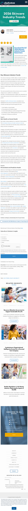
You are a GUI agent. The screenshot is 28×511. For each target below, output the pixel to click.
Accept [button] (14, 508)
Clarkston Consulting (8, 3)
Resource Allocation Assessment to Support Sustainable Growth (14, 310)
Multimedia (15, 21)
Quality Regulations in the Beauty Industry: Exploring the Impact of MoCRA (14, 388)
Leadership (14, 453)
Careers (14, 455)
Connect (14, 471)
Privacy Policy (14, 457)
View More (14, 284)
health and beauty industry (11, 101)
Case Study (6, 305)
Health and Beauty (14, 278)
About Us (14, 462)
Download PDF (14, 321)
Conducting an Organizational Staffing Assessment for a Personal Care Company (14, 349)
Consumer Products (5, 240)
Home (2, 5)
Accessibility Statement (14, 466)
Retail (3, 242)
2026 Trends (6, 278)
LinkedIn (12, 33)
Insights (5, 5)
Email (8, 33)
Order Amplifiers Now (14, 464)
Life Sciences (4, 238)
